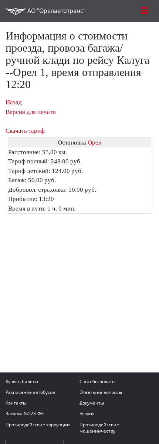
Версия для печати (31, 111)
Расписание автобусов (30, 392)
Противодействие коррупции (38, 425)
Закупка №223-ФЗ (25, 413)
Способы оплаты (97, 381)
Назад (14, 102)
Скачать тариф (25, 130)
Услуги (87, 413)
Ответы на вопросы (101, 392)
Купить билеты (22, 381)
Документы (92, 403)
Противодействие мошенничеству (99, 428)
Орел (94, 142)
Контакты (16, 403)
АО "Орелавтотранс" (55, 11)
